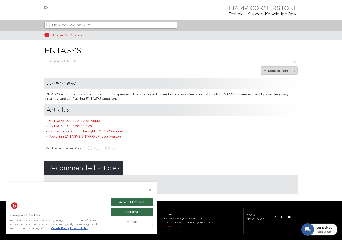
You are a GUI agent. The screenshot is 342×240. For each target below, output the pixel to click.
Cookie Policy (60, 228)
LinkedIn (282, 217)
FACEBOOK (275, 217)
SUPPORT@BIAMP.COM (199, 222)
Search (48, 25)
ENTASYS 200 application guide (74, 121)
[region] (81, 208)
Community (78, 35)
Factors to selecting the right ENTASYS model (86, 131)
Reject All (131, 212)
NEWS (251, 219)
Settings (131, 221)
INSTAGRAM (289, 217)
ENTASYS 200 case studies (70, 126)
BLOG (260, 219)
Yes (96, 148)
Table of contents (281, 70)
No (113, 148)
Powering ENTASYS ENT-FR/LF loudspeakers (85, 136)
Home (58, 35)
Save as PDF (294, 62)
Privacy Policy (79, 228)
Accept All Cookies (131, 202)
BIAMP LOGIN (172, 226)
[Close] (149, 190)
